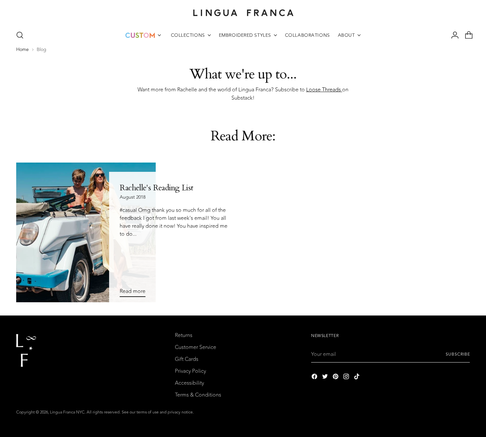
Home (22, 49)
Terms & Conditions (198, 395)
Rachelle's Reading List (156, 187)
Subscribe (458, 354)
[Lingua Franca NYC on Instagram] (347, 377)
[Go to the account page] (452, 35)
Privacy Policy (190, 371)
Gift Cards (186, 359)
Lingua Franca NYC (67, 412)
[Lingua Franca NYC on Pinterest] (336, 377)
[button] (19, 35)
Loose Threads (324, 90)
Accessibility (189, 383)
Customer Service (195, 347)
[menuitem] (143, 35)
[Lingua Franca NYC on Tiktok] (357, 377)
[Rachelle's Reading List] (86, 233)
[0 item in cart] (466, 35)
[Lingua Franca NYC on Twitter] (326, 377)
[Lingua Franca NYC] (243, 12)
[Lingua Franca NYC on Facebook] (315, 377)
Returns (183, 335)
